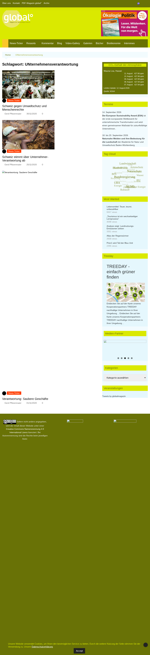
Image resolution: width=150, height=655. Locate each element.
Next (142, 346)
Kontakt (16, 3)
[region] (125, 347)
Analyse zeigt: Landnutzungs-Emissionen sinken (120, 227)
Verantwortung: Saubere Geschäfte (25, 398)
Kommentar (48, 43)
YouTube (145, 3)
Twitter (140, 3)
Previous (107, 346)
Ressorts (31, 43)
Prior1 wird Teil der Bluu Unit (120, 243)
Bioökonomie (114, 43)
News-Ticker (16, 43)
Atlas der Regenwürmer (118, 236)
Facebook (135, 3)
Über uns (6, 3)
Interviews (129, 43)
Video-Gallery (72, 43)
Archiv (46, 3)
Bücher (99, 43)
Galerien (87, 43)
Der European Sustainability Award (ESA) (123, 115)
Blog (59, 43)
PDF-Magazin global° (32, 3)
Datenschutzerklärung (42, 646)
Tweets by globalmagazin (114, 396)
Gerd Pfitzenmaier (13, 113)
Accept (79, 651)
